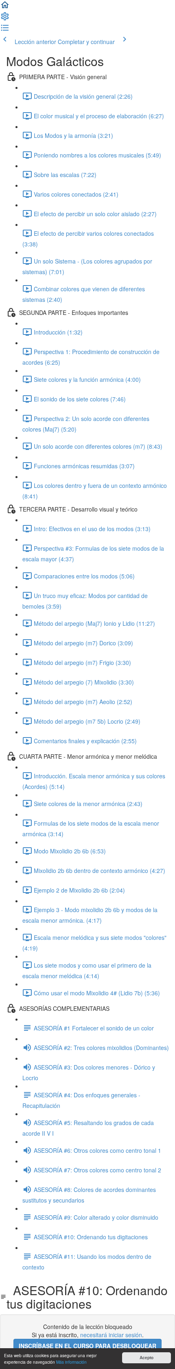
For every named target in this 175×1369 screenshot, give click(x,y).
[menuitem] (5, 19)
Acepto (146, 1357)
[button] (5, 7)
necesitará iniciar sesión (111, 1335)
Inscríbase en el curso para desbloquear (87, 1346)
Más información (71, 1362)
